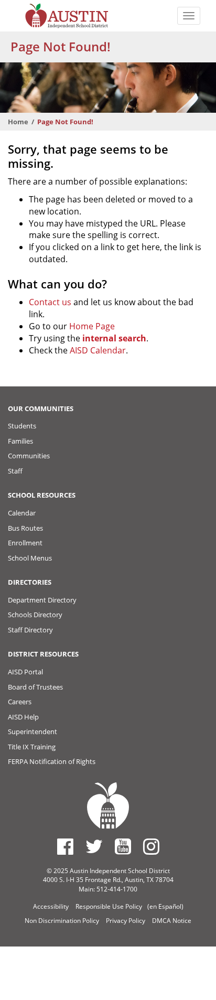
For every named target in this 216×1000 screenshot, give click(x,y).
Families (20, 441)
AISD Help (23, 717)
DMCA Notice (171, 920)
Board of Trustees (35, 687)
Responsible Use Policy (108, 906)
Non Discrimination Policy (62, 920)
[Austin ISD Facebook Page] (65, 846)
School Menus (30, 558)
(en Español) (165, 906)
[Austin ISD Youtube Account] (123, 846)
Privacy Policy (125, 920)
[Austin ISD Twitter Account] (94, 846)
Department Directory (42, 600)
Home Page (92, 326)
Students (22, 426)
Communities (29, 455)
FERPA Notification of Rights (51, 761)
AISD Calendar (98, 350)
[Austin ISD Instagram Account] (151, 846)
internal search (114, 338)
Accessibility (51, 906)
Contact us (50, 302)
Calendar (22, 513)
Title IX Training (32, 746)
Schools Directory (35, 614)
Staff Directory (30, 630)
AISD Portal (25, 671)
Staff (15, 471)
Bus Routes (25, 528)
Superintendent (32, 731)
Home (18, 121)
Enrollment (25, 542)
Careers (19, 701)
